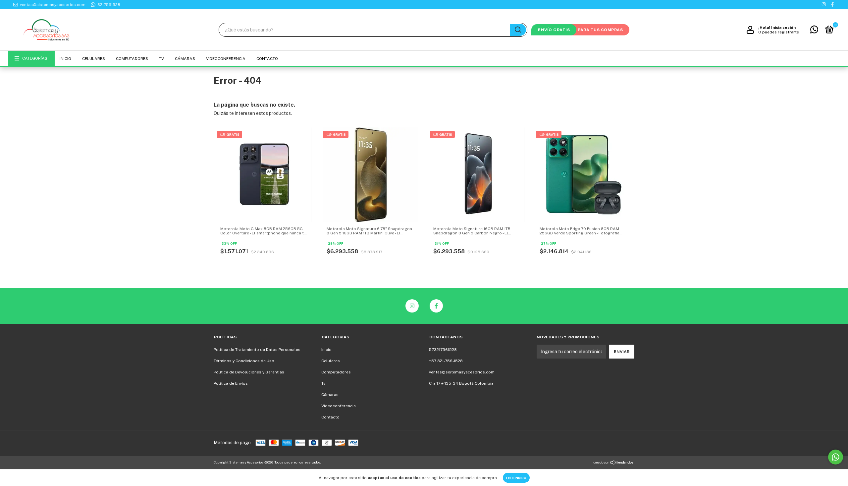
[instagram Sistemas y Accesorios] (824, 4)
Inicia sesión (783, 27)
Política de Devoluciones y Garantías (249, 372)
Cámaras (185, 58)
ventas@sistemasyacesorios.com (462, 372)
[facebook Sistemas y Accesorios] (832, 4)
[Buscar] (518, 30)
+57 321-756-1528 (446, 361)
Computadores (132, 58)
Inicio (65, 58)
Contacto (267, 58)
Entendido (516, 478)
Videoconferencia (225, 58)
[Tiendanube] (613, 463)
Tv (161, 58)
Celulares (93, 58)
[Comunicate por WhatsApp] (814, 31)
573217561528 (443, 349)
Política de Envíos (231, 383)
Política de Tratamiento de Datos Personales (257, 349)
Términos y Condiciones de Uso (244, 361)
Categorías (34, 58)
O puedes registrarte (778, 32)
